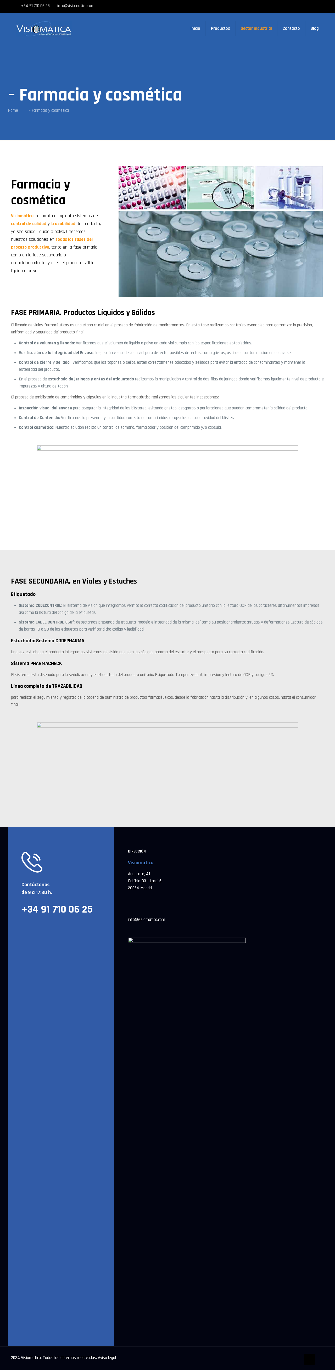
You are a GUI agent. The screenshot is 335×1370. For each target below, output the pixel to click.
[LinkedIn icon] (315, 6)
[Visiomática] (44, 28)
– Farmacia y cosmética (49, 110)
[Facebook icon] (291, 6)
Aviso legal (107, 1358)
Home (13, 110)
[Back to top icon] (309, 1359)
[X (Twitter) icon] (299, 6)
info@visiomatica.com (75, 6)
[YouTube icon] (307, 6)
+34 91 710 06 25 (35, 6)
